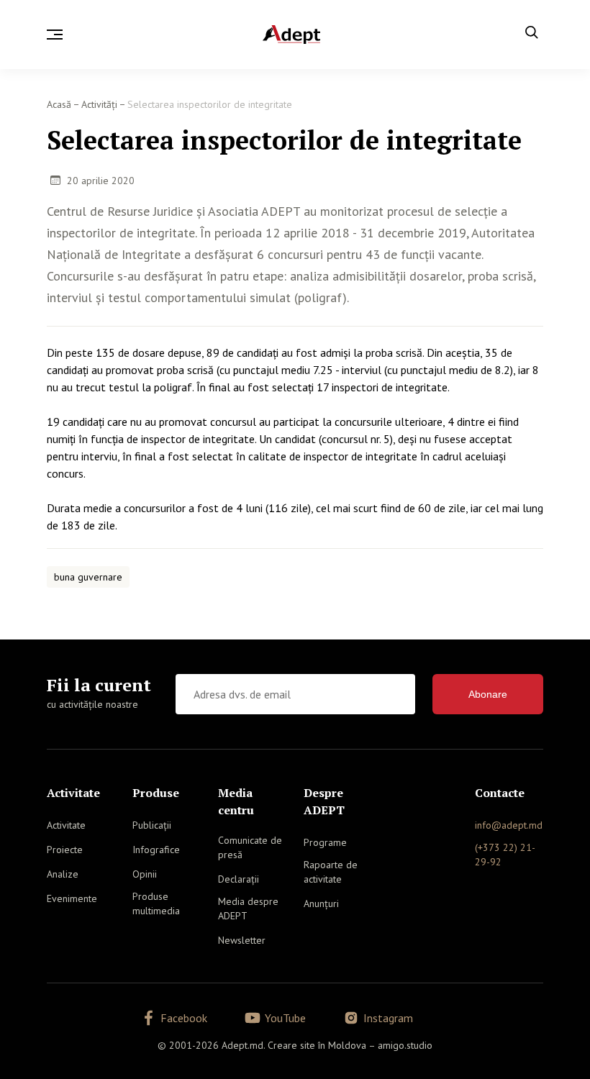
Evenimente (72, 898)
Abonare (487, 694)
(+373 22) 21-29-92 (505, 854)
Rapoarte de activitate (331, 871)
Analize (62, 874)
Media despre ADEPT (248, 908)
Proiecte (65, 849)
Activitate (66, 825)
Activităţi (99, 104)
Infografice (156, 849)
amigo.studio (405, 1045)
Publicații (151, 825)
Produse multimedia (156, 903)
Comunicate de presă (250, 847)
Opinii (144, 874)
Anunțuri (321, 903)
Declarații (238, 879)
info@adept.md (509, 825)
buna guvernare (88, 576)
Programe (325, 842)
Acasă (59, 104)
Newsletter (242, 940)
